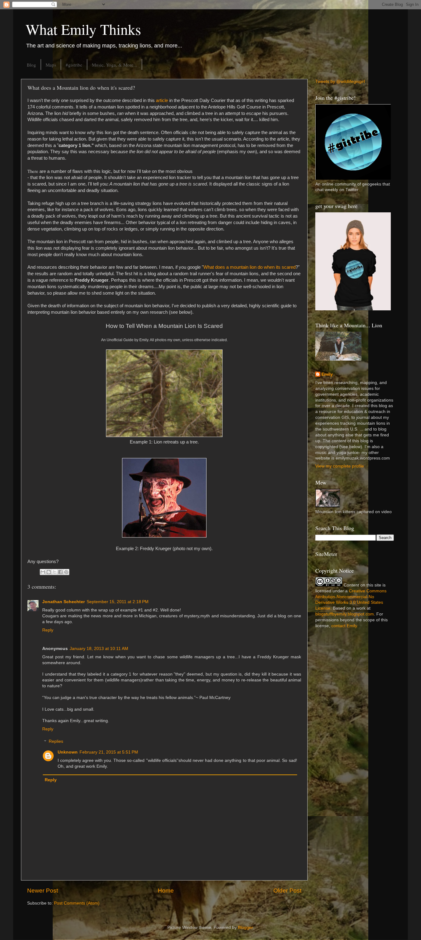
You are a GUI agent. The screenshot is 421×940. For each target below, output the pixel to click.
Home (166, 890)
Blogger (245, 927)
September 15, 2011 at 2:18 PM (118, 601)
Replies (56, 741)
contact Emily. (344, 625)
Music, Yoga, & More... (114, 65)
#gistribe (74, 65)
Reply (47, 630)
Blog (31, 65)
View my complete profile (339, 466)
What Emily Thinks (83, 29)
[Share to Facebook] (60, 572)
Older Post (287, 890)
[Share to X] (54, 572)
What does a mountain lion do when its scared (249, 267)
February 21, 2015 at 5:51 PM (109, 752)
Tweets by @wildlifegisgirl (340, 81)
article (162, 100)
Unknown (68, 752)
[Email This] (43, 572)
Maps (51, 65)
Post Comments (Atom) (77, 903)
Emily (327, 374)
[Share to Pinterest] (66, 572)
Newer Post (42, 890)
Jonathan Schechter (63, 601)
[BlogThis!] (49, 572)
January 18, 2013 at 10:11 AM (99, 648)
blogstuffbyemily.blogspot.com (344, 614)
